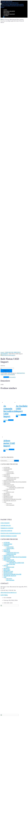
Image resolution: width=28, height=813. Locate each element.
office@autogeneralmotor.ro (10, 2)
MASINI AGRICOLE (8, 480)
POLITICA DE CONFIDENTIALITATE (11, 533)
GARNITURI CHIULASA (12, 477)
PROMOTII (6, 493)
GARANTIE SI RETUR (6, 530)
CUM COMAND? (5, 523)
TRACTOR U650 (10, 489)
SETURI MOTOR (7, 497)
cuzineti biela (9, 471)
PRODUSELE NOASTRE (9, 11)
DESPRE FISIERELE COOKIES (9, 536)
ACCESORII (6, 467)
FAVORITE (5, 15)
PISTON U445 (10, 492)
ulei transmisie (10, 505)
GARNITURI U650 (11, 479)
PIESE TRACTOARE (8, 484)
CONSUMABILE (7, 469)
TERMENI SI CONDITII (7, 528)
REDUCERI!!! (6, 12)
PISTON (5, 490)
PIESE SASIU (6, 483)
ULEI (4, 502)
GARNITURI (6, 476)
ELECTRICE (6, 474)
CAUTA (5, 9)
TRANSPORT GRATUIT (9, 14)
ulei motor (9, 503)
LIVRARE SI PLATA (6, 525)
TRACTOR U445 (10, 486)
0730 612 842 (4, 1)
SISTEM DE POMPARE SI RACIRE (12, 499)
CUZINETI (6, 470)
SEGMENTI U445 (8, 496)
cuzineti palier (10, 473)
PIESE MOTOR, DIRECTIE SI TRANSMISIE (14, 482)
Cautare (16, 460)
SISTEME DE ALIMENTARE (16, 487)
